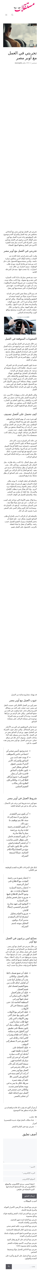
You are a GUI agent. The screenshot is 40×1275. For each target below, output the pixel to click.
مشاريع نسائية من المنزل (20, 695)
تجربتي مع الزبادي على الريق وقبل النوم (22, 1239)
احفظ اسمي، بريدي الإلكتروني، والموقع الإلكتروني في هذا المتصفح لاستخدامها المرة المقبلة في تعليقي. (20, 1187)
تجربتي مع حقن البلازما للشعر (23, 1126)
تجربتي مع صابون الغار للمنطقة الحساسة (21, 1230)
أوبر (27, 954)
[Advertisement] (20, 148)
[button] (12, 15)
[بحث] (9, 1266)
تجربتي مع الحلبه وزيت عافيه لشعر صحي (22, 1226)
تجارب (31, 1117)
